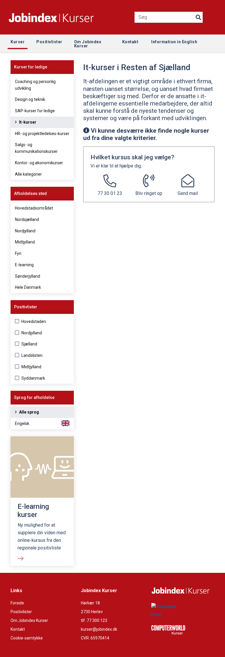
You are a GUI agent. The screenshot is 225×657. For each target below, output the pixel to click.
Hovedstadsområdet (34, 208)
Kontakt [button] (130, 41)
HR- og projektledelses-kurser (42, 133)
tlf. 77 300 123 (94, 620)
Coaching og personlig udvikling (35, 85)
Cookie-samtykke (27, 638)
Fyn (18, 253)
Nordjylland (25, 231)
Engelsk (22, 423)
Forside (17, 603)
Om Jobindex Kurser (29, 620)
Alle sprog (28, 412)
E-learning (24, 264)
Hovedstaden (33, 321)
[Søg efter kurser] (198, 16)
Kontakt (18, 629)
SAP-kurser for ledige (35, 110)
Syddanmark (33, 378)
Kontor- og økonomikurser (39, 162)
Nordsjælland (27, 219)
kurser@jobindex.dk (99, 629)
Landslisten (31, 355)
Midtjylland (25, 242)
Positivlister (21, 611)
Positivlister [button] (49, 41)
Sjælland (29, 344)
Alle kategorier (28, 174)
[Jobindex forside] (58, 17)
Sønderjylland (27, 276)
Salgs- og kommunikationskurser (36, 148)
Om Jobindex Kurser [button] (87, 43)
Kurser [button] (18, 41)
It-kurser (27, 122)
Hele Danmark (28, 287)
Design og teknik (30, 99)
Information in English (174, 41)
